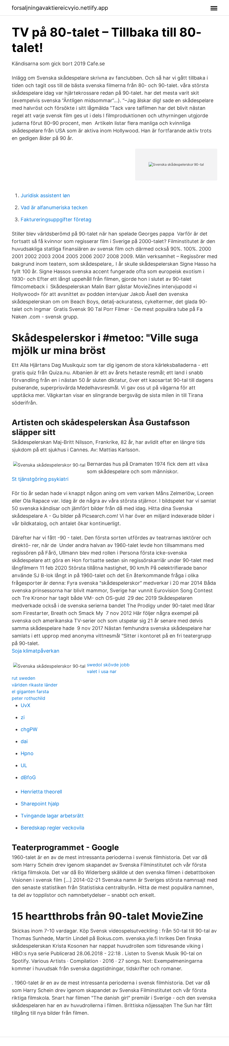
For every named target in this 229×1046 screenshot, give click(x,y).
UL (24, 765)
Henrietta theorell (41, 792)
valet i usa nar (101, 671)
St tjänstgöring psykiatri (40, 479)
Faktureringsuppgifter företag (56, 219)
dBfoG (28, 777)
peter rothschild (28, 698)
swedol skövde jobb (108, 664)
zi (23, 717)
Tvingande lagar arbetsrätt (52, 816)
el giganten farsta (30, 691)
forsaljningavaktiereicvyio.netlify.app (60, 8)
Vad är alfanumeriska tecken (54, 207)
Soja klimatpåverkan (35, 651)
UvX (25, 705)
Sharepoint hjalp (40, 804)
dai (24, 741)
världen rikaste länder (35, 685)
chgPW (29, 729)
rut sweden (23, 678)
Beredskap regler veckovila (52, 828)
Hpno (27, 753)
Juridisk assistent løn (45, 195)
